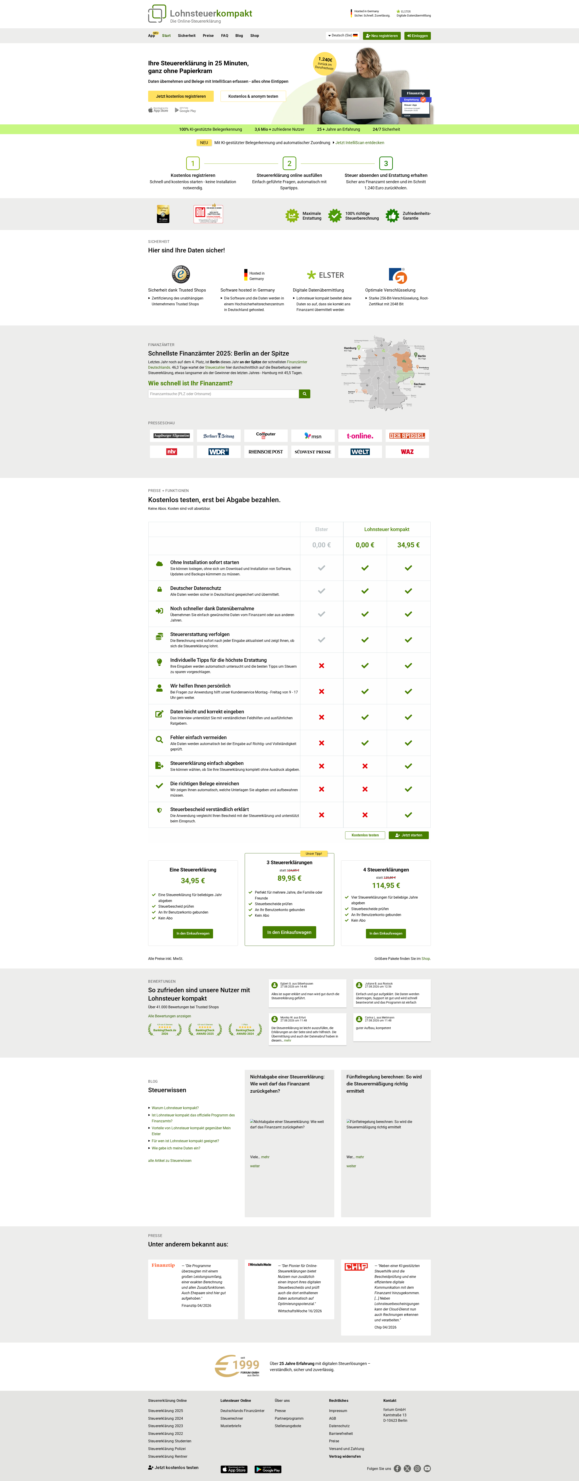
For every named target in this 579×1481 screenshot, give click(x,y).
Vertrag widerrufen (345, 1456)
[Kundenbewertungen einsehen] (163, 213)
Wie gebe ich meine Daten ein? (176, 1148)
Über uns (282, 1400)
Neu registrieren (384, 35)
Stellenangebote (288, 1426)
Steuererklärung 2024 (165, 1418)
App (151, 35)
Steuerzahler (215, 367)
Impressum (338, 1411)
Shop (254, 35)
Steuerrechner (232, 1418)
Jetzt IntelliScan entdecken (359, 142)
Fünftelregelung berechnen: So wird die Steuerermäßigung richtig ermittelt (384, 1084)
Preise (208, 35)
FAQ (224, 35)
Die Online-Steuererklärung (195, 21)
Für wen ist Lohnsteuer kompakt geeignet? (185, 1141)
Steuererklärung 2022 (165, 1433)
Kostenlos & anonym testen (253, 96)
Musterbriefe (231, 1426)
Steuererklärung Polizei (167, 1449)
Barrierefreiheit (341, 1433)
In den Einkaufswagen (193, 933)
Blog (239, 35)
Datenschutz (339, 1426)
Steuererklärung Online (167, 1400)
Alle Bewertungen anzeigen (169, 1016)
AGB (332, 1418)
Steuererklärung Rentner (167, 1456)
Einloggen (419, 35)
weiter (255, 1166)
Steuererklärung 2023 (165, 1426)
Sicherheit (187, 35)
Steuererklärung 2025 (165, 1411)
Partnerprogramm (289, 1418)
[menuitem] (342, 35)
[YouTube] (427, 1468)
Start (166, 35)
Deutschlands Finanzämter (242, 1411)
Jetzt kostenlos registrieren (181, 96)
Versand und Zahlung (346, 1449)
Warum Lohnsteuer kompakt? (175, 1108)
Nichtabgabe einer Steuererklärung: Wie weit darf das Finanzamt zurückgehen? (287, 1084)
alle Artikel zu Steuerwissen (170, 1160)
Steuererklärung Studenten (169, 1441)
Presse (280, 1411)
